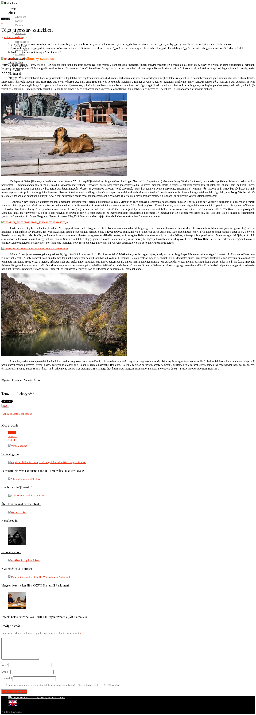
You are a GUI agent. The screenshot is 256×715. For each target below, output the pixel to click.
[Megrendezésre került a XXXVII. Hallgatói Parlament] (39, 577)
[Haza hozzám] (17, 512)
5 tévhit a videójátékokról (17, 487)
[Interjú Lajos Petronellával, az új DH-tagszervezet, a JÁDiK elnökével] (17, 608)
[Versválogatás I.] (17, 544)
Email (5, 671)
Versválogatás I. (11, 552)
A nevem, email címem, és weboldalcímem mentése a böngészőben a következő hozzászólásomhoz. (63, 685)
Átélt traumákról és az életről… (21, 504)
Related (12, 432)
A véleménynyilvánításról (17, 569)
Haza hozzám (9, 520)
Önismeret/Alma (13, 37)
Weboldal (6, 678)
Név (4, 665)
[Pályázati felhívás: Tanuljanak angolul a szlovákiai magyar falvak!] (47, 462)
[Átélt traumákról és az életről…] (27, 495)
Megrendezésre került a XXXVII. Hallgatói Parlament (35, 585)
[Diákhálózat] (9, 3)
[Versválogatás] (17, 446)
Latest (11, 440)
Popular (12, 436)
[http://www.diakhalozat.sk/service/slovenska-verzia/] (36, 697)
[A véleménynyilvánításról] (24, 560)
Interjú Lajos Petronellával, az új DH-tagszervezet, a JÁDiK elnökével (44, 617)
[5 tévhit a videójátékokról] (24, 479)
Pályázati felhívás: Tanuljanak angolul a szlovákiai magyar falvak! (42, 471)
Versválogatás (10, 454)
